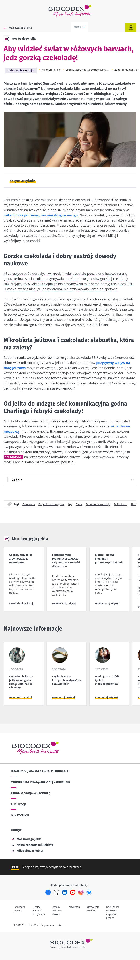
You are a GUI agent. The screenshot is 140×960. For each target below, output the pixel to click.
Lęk (70, 504)
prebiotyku (13, 457)
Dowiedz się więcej (21, 603)
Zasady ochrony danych (57, 910)
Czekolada (28, 504)
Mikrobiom (120, 504)
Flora (134, 504)
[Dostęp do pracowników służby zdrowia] (130, 27)
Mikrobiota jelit (51, 69)
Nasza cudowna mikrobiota (35, 845)
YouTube (72, 892)
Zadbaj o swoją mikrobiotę (30, 793)
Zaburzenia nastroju (21, 70)
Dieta (79, 504)
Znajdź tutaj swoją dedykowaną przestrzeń (52, 867)
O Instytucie (20, 815)
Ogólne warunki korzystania (39, 910)
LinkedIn (64, 892)
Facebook (48, 892)
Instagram (81, 892)
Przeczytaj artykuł (20, 697)
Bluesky (89, 892)
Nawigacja (74, 907)
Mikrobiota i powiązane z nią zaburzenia (40, 782)
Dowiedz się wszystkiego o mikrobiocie (40, 771)
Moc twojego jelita (20, 28)
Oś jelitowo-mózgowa (51, 504)
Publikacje (18, 804)
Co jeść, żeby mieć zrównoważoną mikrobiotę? (87, 69)
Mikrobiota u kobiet (30, 850)
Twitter (56, 892)
